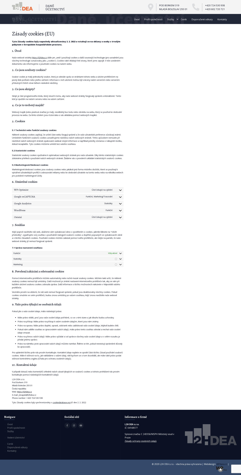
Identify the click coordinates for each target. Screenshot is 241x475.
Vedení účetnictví (16, 437)
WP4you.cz (221, 464)
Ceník (184, 19)
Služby (170, 19)
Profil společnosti (153, 19)
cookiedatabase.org (61, 402)
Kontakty (222, 19)
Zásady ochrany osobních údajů (141, 441)
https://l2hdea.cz (39, 57)
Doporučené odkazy (202, 19)
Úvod (136, 19)
